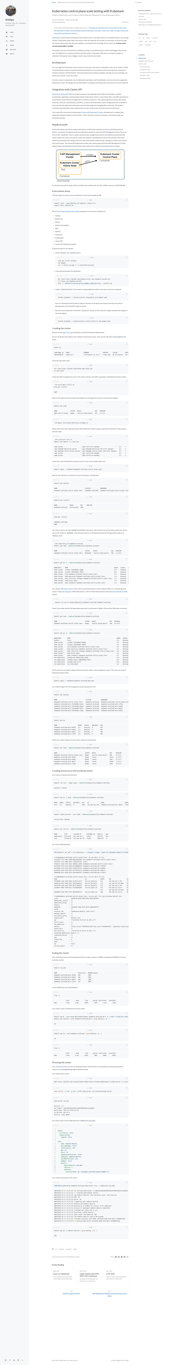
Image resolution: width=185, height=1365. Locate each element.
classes (148, 38)
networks (61, 1249)
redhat (75, 1249)
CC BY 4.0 (69, 1257)
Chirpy (118, 1360)
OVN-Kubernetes (66, 589)
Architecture (142, 58)
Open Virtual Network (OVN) (117, 592)
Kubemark (55, 38)
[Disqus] (90, 1328)
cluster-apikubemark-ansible (70, 211)
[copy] (126, 200)
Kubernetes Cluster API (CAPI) (62, 94)
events (141, 45)
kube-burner (62, 1067)
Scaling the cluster (145, 75)
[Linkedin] (125, 1256)
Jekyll (127, 1360)
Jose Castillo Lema (59, 22)
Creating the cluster (145, 70)
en (56, 1249)
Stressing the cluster (145, 78)
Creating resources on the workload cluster (150, 72)
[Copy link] (127, 1256)
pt (143, 38)
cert (146, 41)
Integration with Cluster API (146, 61)
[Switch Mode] (5, 1360)
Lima (63, 195)
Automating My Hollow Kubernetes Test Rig (85, 31)
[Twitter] (116, 1256)
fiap (150, 41)
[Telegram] (122, 1256)
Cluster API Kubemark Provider (92, 112)
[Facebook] (119, 1256)
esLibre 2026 (142, 19)
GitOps (9, 19)
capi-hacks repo (67, 332)
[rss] (22, 1360)
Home (54, 2)
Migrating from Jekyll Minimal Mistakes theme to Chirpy (154, 25)
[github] (9, 1360)
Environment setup (145, 67)
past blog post (67, 592)
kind (111, 129)
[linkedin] (18, 1360)
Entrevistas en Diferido (145, 22)
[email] (14, 1360)
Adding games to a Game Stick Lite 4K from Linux (153, 14)
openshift (68, 1249)
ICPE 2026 (141, 16)
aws (155, 41)
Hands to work (142, 64)
